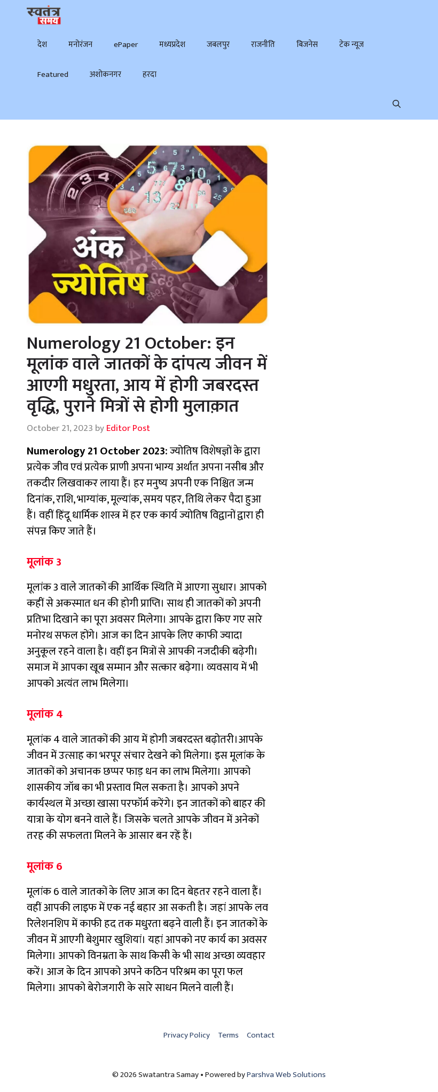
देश (42, 44)
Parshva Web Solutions (286, 1074)
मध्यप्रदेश (172, 44)
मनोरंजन (80, 44)
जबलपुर (218, 44)
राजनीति (263, 44)
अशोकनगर (105, 74)
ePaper (126, 44)
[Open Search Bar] (396, 105)
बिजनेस (307, 44)
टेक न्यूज (351, 44)
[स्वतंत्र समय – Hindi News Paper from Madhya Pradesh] (44, 15)
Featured (52, 74)
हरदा (150, 74)
